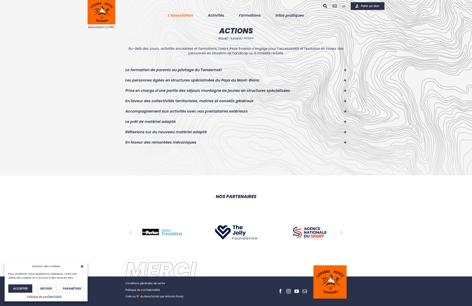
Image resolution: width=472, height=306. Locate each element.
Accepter (20, 288)
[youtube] (296, 291)
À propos (236, 38)
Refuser (46, 288)
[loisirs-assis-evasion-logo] (330, 269)
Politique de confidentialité (44, 296)
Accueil (223, 38)
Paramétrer (72, 288)
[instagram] (288, 291)
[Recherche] (325, 6)
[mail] (305, 291)
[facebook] (280, 291)
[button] (82, 266)
